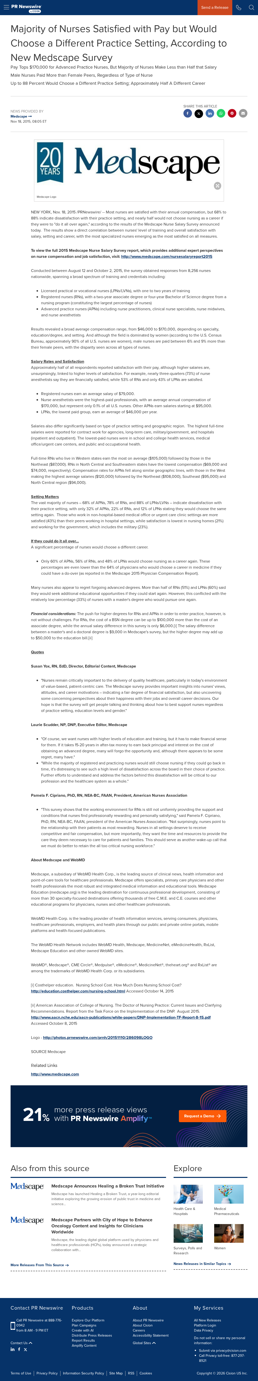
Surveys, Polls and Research (188, 1251)
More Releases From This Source (37, 1265)
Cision (231, 1373)
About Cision (143, 1325)
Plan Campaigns (84, 1325)
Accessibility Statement (151, 1335)
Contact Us (20, 1343)
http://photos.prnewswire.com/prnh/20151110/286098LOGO (97, 1037)
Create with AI (82, 1330)
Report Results (83, 1340)
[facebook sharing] (187, 114)
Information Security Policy (83, 1373)
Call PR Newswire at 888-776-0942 (39, 1323)
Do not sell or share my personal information (219, 1340)
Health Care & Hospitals (184, 1211)
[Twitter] (25, 1349)
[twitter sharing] (199, 114)
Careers (139, 1330)
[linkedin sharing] (210, 114)
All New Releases (207, 1320)
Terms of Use (21, 1373)
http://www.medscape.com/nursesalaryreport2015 (166, 256)
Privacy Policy (47, 1373)
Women (220, 1248)
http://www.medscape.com (55, 1074)
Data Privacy (203, 1330)
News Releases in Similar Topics (200, 1263)
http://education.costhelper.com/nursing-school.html (78, 991)
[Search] (251, 7)
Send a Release (215, 7)
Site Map (116, 1373)
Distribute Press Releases (92, 1335)
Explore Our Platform (88, 1320)
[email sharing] (243, 114)
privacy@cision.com (231, 1350)
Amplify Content (84, 1345)
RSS (131, 1373)
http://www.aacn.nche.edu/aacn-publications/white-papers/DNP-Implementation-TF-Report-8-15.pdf (121, 1017)
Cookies (146, 1373)
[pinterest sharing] (232, 114)
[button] (128, 163)
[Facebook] (19, 1349)
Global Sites (142, 1343)
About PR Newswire (148, 1320)
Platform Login (205, 1325)
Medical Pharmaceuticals (226, 1211)
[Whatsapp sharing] (221, 114)
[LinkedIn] (13, 1349)
